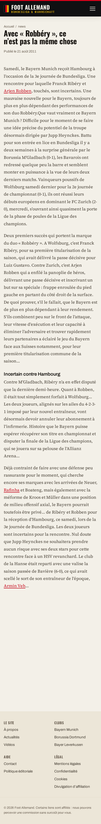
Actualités (11, 737)
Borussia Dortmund (70, 737)
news (22, 26)
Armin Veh (14, 586)
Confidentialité (65, 771)
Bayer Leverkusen (68, 745)
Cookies (60, 779)
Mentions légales (67, 764)
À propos (11, 730)
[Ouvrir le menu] (92, 8)
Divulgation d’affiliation (72, 786)
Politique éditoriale (18, 771)
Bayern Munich (66, 730)
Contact (10, 764)
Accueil (9, 26)
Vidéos (9, 745)
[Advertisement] (50, 645)
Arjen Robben (17, 91)
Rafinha (11, 490)
